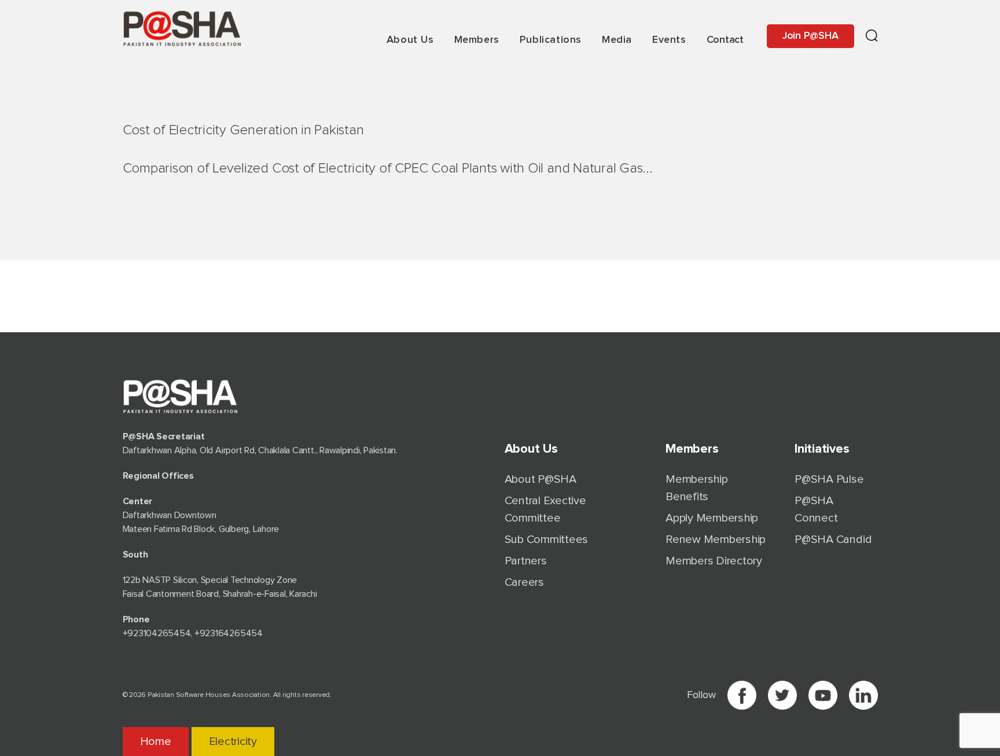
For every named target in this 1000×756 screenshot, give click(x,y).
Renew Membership (716, 539)
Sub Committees (547, 539)
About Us (410, 40)
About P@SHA (540, 479)
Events (669, 40)
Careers (524, 582)
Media (617, 40)
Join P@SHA (810, 36)
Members (476, 40)
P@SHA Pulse (829, 479)
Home (155, 741)
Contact (725, 40)
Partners (526, 561)
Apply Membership (712, 518)
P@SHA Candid (833, 539)
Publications (551, 40)
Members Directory (714, 561)
